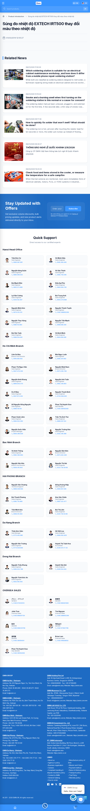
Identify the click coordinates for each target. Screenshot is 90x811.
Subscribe (73, 209)
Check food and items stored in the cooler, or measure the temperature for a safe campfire (55, 174)
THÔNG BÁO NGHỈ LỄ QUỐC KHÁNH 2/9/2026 (50, 147)
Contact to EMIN (54, 775)
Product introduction (16, 16)
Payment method (75, 768)
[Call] (45, 807)
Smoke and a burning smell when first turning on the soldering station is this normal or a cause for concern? (55, 99)
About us (51, 760)
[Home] (3, 16)
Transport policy (75, 773)
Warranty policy (74, 778)
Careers (51, 768)
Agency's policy (54, 763)
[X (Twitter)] (56, 784)
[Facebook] (48, 784)
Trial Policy (73, 775)
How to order (53, 780)
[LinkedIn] (60, 784)
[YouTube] (52, 784)
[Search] (85, 9)
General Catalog (54, 778)
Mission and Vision (76, 765)
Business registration (55, 765)
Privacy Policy (63, 215)
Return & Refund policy (77, 770)
